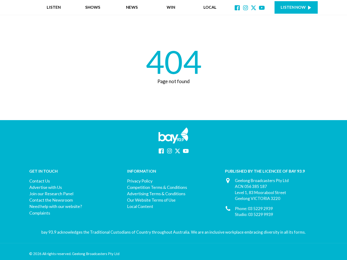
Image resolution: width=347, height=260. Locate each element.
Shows (92, 7)
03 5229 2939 (260, 208)
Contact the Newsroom (51, 200)
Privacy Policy (139, 180)
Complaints (39, 212)
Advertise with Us (45, 187)
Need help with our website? (55, 206)
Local (209, 7)
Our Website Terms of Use (151, 200)
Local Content (140, 206)
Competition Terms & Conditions (157, 187)
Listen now (293, 7)
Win (171, 7)
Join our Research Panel (51, 193)
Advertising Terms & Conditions (156, 193)
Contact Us (39, 180)
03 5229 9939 (260, 214)
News (132, 7)
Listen (54, 7)
